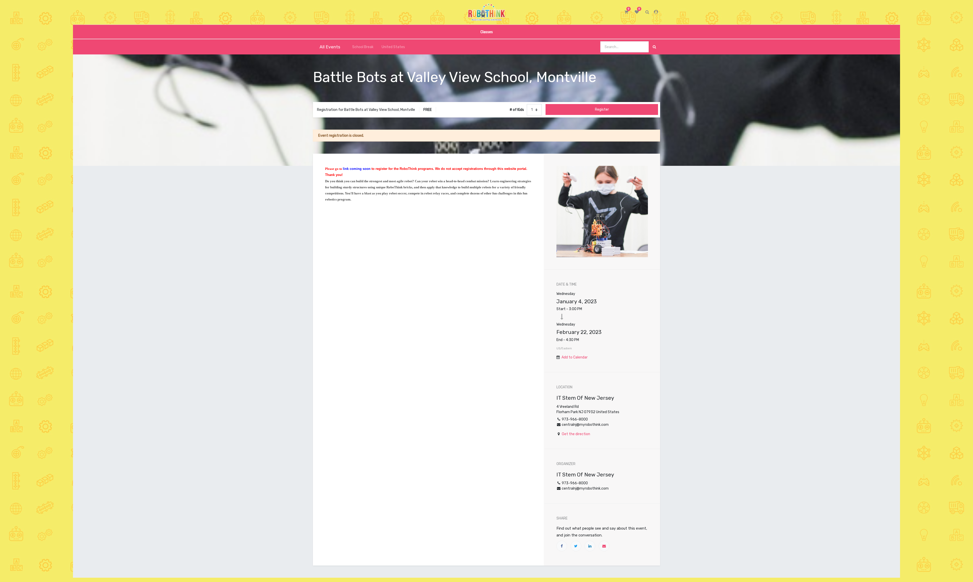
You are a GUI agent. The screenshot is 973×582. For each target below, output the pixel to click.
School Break (362, 47)
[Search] (654, 47)
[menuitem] (486, 32)
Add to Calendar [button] (575, 357)
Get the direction (576, 434)
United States (393, 47)
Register (602, 109)
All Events (330, 46)
